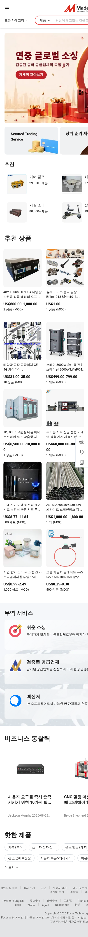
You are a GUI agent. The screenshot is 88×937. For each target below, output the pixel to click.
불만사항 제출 (8, 888)
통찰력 (74, 892)
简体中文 (35, 900)
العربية (45, 904)
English (19, 900)
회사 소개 (29, 888)
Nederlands (62, 904)
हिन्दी (77, 904)
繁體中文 (52, 900)
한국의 (31, 904)
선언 (43, 888)
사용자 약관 (60, 888)
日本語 (68, 900)
